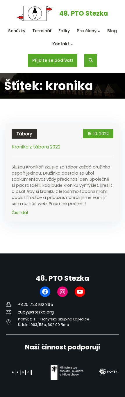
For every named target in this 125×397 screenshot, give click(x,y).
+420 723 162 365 (35, 304)
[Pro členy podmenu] (99, 31)
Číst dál (20, 212)
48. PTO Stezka (83, 13)
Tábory (24, 134)
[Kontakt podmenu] (71, 44)
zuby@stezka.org (36, 312)
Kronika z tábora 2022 (36, 147)
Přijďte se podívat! (52, 60)
